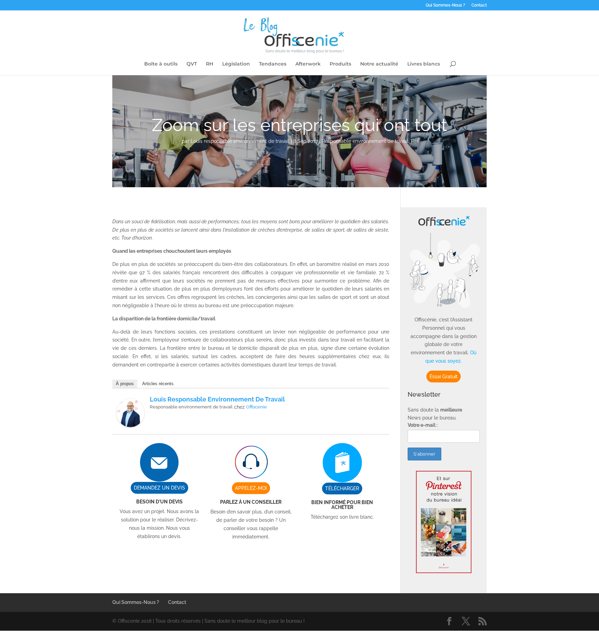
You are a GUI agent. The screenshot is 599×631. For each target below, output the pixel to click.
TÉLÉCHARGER (342, 488)
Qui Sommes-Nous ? (445, 5)
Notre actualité (379, 64)
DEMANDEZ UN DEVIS (159, 488)
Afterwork (308, 64)
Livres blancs (423, 64)
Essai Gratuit (443, 376)
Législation (236, 64)
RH (209, 64)
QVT (191, 64)
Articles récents (158, 383)
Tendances (272, 64)
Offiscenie (256, 406)
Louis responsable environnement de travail (240, 141)
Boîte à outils (160, 64)
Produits (340, 64)
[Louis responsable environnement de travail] (130, 422)
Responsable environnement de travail (365, 141)
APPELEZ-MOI (251, 488)
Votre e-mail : (422, 425)
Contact (479, 5)
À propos (125, 383)
